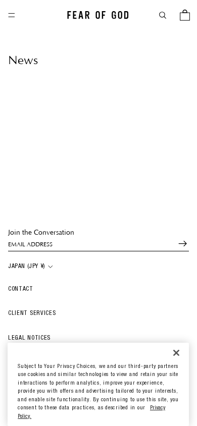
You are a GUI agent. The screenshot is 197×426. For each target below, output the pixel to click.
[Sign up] (178, 243)
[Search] (163, 15)
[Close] (176, 353)
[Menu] (11, 15)
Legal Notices (29, 338)
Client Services (32, 313)
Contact (20, 289)
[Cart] (185, 15)
